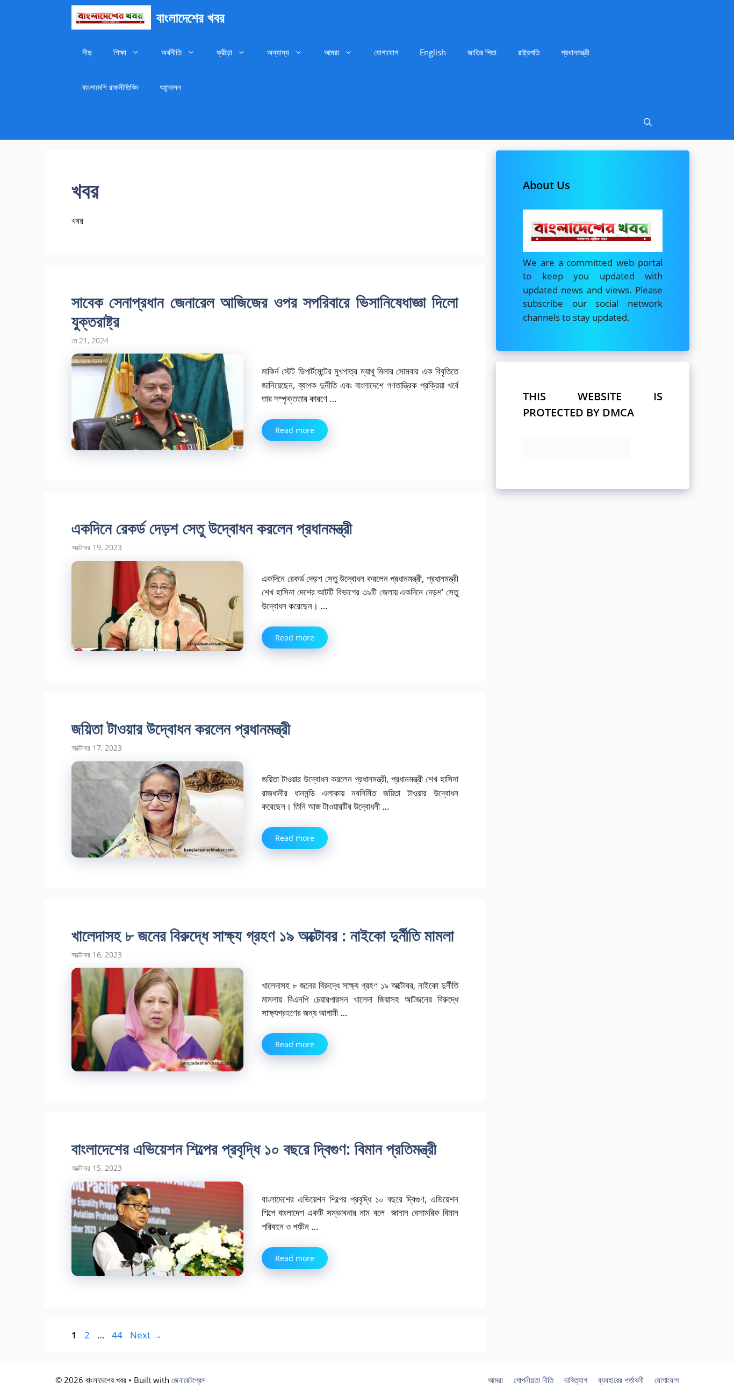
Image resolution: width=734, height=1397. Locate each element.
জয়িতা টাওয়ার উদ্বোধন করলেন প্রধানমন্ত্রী (180, 728)
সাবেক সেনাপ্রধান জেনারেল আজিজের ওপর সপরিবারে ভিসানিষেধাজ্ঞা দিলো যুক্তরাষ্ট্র (264, 311)
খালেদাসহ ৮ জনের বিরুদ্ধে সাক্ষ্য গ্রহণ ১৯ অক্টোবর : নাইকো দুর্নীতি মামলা (262, 935)
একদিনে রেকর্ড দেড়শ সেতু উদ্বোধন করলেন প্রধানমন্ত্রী (211, 528)
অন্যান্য (278, 52)
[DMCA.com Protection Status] (576, 455)
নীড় (87, 52)
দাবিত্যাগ (575, 1379)
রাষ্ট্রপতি (528, 52)
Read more (294, 430)
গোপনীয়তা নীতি (533, 1379)
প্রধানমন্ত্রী (575, 52)
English (433, 52)
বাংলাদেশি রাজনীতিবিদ (110, 87)
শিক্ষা (119, 52)
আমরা (331, 52)
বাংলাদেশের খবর (190, 17)
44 (118, 1335)
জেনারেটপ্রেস (188, 1379)
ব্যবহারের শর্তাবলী (621, 1379)
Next (146, 1335)
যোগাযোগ (386, 52)
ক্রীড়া (224, 52)
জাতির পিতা (481, 52)
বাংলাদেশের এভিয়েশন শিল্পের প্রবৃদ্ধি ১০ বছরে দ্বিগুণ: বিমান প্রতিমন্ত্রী (253, 1148)
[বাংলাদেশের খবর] (111, 17)
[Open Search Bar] (648, 122)
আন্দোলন (170, 87)
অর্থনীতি (171, 52)
